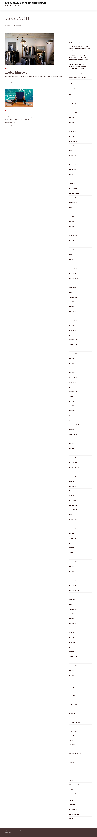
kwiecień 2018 (73, 481)
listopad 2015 (73, 585)
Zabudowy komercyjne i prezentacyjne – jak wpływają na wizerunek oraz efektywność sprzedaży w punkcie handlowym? (80, 85)
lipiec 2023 (72, 254)
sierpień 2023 (73, 249)
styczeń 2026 (73, 131)
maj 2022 (71, 301)
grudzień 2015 (73, 580)
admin (7, 82)
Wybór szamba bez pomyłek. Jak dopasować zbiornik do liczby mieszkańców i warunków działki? (78, 57)
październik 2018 (74, 467)
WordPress (8, 832)
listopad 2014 (73, 642)
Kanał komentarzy (74, 814)
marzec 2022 (73, 311)
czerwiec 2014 (73, 665)
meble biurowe (16, 72)
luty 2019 (71, 448)
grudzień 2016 (73, 538)
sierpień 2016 (73, 552)
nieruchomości (73, 735)
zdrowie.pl (72, 793)
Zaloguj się (72, 804)
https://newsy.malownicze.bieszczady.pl (25, 3)
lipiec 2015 (72, 604)
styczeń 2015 (73, 632)
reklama (71, 749)
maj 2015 (71, 613)
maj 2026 (71, 117)
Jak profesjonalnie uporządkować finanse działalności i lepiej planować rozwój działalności (79, 48)
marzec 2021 (73, 368)
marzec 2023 (73, 264)
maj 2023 (71, 259)
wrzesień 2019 (73, 429)
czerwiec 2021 (73, 353)
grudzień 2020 (73, 382)
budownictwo (73, 704)
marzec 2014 (73, 680)
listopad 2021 (73, 330)
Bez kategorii (73, 695)
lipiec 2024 (72, 207)
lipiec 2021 (72, 349)
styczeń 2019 (73, 453)
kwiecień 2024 (73, 221)
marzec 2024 (73, 226)
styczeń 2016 (73, 576)
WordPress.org (73, 818)
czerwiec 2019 (73, 439)
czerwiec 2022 (73, 297)
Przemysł (72, 744)
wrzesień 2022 (73, 283)
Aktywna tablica (12, 114)
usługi (71, 780)
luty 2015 (71, 628)
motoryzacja (73, 731)
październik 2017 (74, 505)
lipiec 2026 (72, 108)
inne (6, 68)
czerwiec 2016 (73, 561)
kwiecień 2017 (73, 524)
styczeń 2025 (73, 179)
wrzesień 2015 (73, 595)
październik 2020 (74, 387)
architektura (73, 691)
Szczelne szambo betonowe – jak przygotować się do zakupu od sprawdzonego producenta (78, 66)
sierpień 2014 (73, 656)
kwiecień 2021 (73, 363)
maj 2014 (71, 670)
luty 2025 (71, 174)
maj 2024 (71, 216)
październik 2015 (74, 590)
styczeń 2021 (73, 377)
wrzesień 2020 (73, 391)
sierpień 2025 (73, 145)
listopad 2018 (73, 462)
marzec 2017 (73, 528)
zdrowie (71, 789)
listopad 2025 (73, 141)
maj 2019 (71, 443)
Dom (70, 709)
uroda (71, 776)
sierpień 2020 (73, 396)
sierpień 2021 (73, 344)
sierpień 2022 (73, 287)
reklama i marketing (75, 753)
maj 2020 (71, 405)
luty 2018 (71, 491)
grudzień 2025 (73, 136)
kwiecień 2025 (73, 164)
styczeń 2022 (73, 320)
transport (72, 771)
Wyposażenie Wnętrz (75, 785)
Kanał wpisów (73, 809)
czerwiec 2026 (73, 112)
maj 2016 (71, 566)
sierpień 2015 (73, 599)
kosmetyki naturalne (75, 722)
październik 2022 (74, 278)
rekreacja (72, 758)
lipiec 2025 (72, 150)
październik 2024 (74, 193)
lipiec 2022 (72, 292)
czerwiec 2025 (73, 155)
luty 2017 (71, 533)
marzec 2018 (73, 486)
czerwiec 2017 (73, 519)
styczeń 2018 (73, 495)
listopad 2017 (73, 500)
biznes (71, 700)
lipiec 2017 (72, 514)
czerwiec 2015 (73, 609)
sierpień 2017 (73, 509)
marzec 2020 (73, 410)
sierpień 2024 (73, 202)
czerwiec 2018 (73, 476)
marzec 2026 (73, 122)
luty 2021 (71, 372)
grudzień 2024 (73, 183)
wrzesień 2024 (73, 197)
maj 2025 (71, 160)
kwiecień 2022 (73, 306)
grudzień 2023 (73, 240)
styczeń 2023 (73, 268)
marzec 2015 (73, 623)
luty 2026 (71, 127)
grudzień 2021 (73, 325)
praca (71, 740)
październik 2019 (74, 424)
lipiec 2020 (72, 401)
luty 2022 (71, 316)
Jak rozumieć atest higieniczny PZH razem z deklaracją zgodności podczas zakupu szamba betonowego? (80, 75)
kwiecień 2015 (73, 618)
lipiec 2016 (72, 557)
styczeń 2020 (73, 415)
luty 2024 (71, 231)
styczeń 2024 (73, 235)
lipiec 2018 (72, 472)
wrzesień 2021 (73, 339)
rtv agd (71, 762)
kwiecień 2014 (73, 675)
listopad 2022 (73, 273)
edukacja (72, 713)
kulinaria (72, 727)
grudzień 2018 (73, 457)
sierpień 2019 (73, 434)
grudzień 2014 (73, 637)
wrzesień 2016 (73, 547)
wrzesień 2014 (73, 651)
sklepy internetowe (75, 767)
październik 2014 (74, 647)
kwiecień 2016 (73, 571)
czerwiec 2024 (73, 212)
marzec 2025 (73, 169)
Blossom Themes (75, 830)
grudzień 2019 (73, 420)
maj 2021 (71, 358)
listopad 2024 (73, 188)
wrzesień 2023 (73, 245)
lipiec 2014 (72, 661)
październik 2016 (74, 543)
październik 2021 (74, 335)
